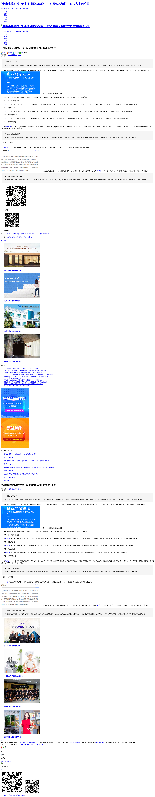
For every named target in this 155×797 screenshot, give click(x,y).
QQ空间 (4, 52)
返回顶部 (16, 795)
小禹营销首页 (12, 55)
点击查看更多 (5, 481)
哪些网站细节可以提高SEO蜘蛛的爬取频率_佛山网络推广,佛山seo (25, 370)
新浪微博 (10, 52)
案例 (5, 14)
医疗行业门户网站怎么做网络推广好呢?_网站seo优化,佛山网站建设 (27, 234)
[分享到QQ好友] (5, 747)
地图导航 (3, 795)
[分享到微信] (3, 747)
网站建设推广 (31, 742)
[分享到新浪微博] (1, 747)
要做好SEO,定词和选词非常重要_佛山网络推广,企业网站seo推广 (24, 380)
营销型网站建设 (75, 742)
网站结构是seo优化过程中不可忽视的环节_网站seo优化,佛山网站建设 (26, 376)
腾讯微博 (16, 52)
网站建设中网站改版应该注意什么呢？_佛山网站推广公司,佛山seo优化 (26, 382)
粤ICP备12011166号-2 (27, 744)
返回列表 (3, 240)
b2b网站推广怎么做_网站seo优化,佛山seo (19, 237)
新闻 (5, 19)
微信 (22, 52)
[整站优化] (15, 447)
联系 (5, 21)
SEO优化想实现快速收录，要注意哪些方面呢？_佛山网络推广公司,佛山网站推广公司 (31, 374)
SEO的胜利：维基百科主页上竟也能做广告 (17, 386)
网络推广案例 (100, 742)
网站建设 (40, 744)
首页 (5, 12)
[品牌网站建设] (15, 417)
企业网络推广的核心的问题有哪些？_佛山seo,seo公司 (21, 369)
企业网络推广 (21, 742)
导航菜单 (22, 795)
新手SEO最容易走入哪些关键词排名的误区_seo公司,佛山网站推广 (25, 372)
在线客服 (3, 761)
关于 (5, 17)
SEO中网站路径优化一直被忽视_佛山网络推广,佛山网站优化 (23, 384)
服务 (5, 16)
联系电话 (10, 795)
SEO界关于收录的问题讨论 (12, 378)
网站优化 (8, 104)
